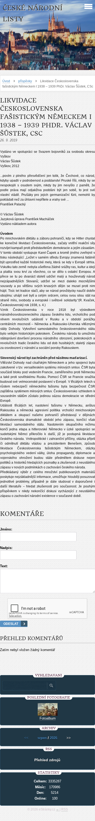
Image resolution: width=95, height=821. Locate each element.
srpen (42, 738)
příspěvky (25, 81)
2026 (53, 738)
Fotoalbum (48, 718)
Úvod (6, 81)
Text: (4, 566)
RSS (64, 809)
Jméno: (6, 529)
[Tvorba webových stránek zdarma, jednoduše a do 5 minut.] (58, 810)
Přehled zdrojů (47, 760)
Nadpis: (6, 548)
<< (26, 738)
